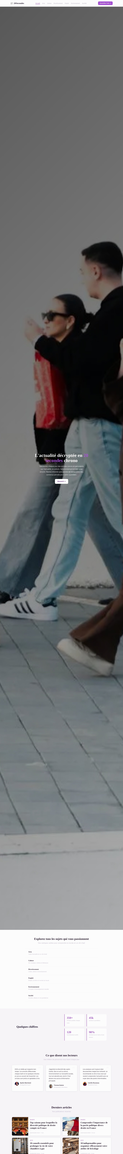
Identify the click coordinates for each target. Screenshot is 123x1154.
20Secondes (17, 3)
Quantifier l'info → (105, 3)
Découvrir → (61, 481)
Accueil (37, 3)
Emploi (67, 3)
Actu (43, 3)
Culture (49, 3)
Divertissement (58, 3)
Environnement (75, 3)
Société (84, 3)
